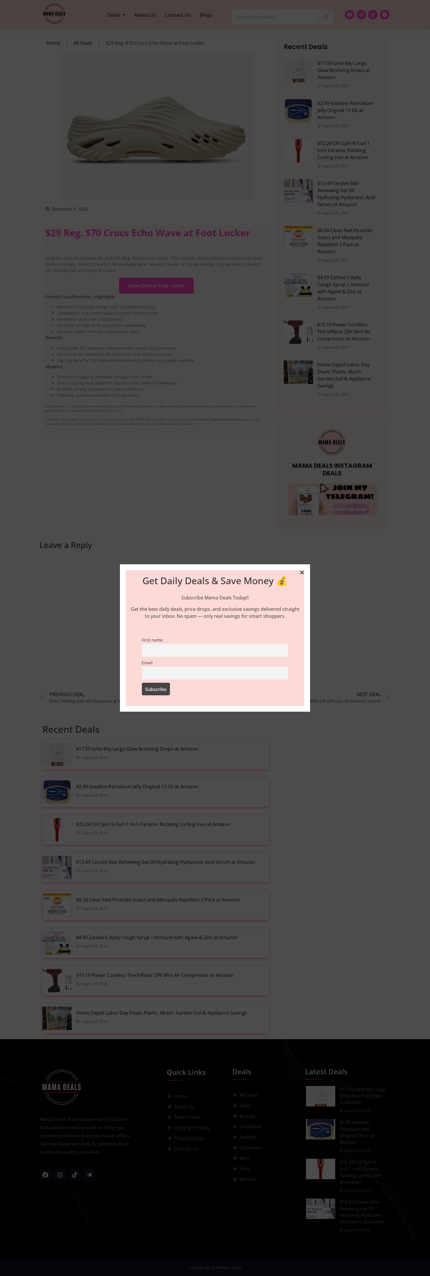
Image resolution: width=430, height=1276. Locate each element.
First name (152, 640)
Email (147, 662)
